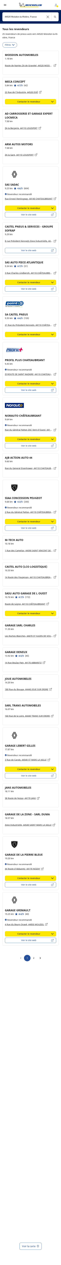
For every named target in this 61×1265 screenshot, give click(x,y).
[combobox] (30, 16)
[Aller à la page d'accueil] (30, 5)
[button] (48, 16)
